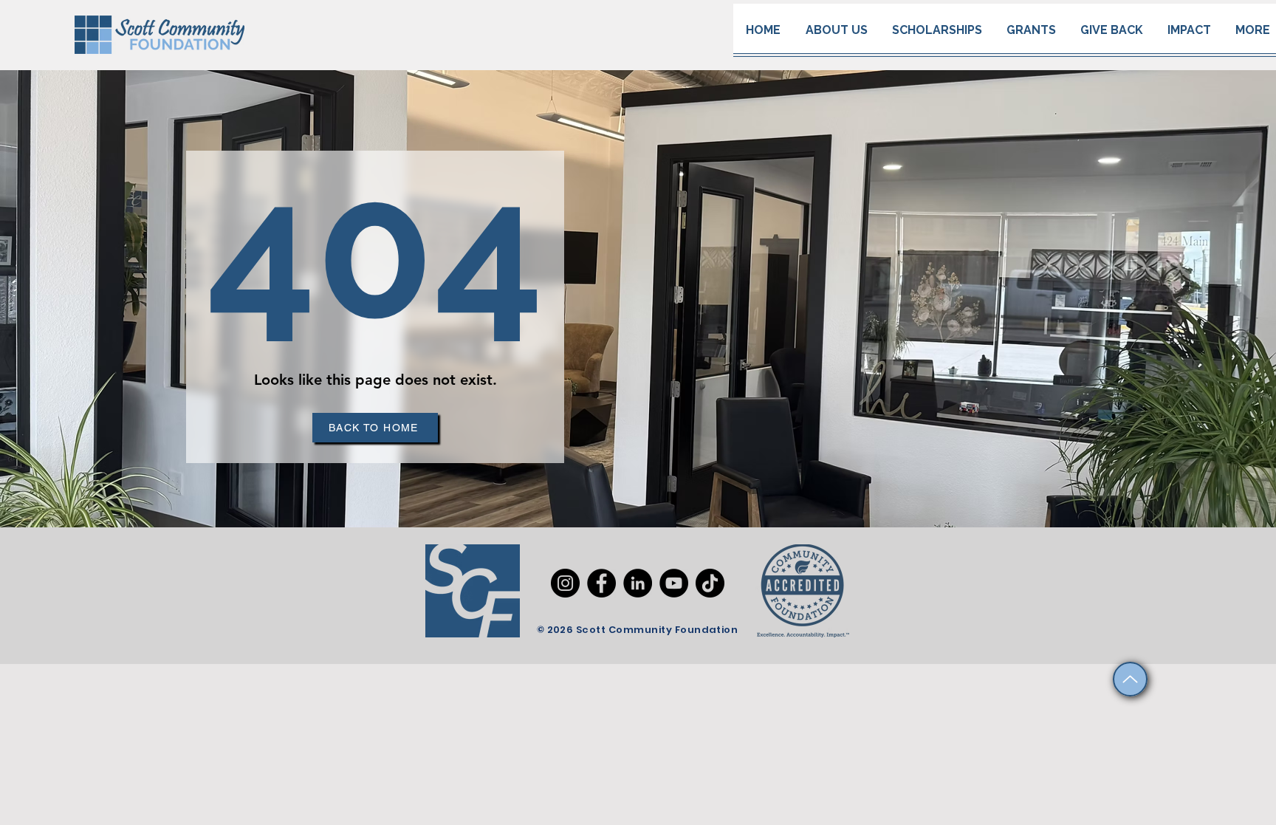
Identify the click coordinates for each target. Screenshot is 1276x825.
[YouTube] (673, 583)
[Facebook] (601, 583)
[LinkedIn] (637, 583)
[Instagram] (565, 583)
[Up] (1130, 679)
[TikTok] (710, 583)
